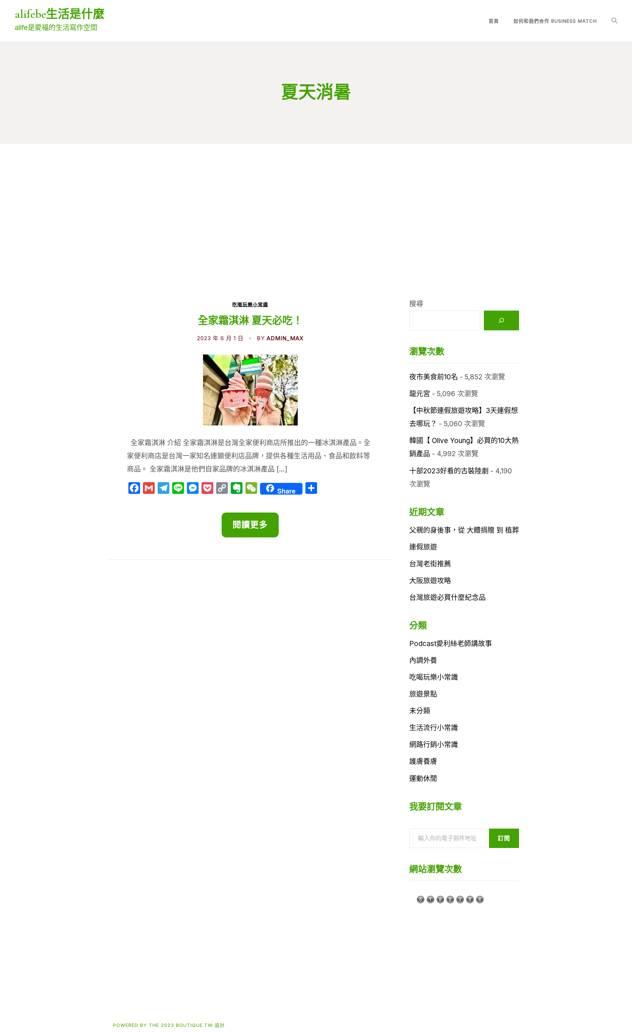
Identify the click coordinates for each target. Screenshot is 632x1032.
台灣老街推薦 (430, 564)
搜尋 (416, 304)
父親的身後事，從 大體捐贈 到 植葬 (464, 530)
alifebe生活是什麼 (60, 14)
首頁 (494, 21)
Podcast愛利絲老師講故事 (450, 643)
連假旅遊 (423, 547)
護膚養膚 (423, 761)
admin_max (285, 338)
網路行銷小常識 (433, 744)
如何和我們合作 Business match (555, 21)
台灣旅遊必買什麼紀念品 (447, 597)
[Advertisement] (316, 242)
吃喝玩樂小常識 (250, 304)
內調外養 (423, 660)
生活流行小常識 (433, 728)
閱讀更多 (250, 524)
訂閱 (504, 838)
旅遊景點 (423, 694)
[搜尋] (501, 320)
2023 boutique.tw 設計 (193, 1025)
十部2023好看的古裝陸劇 (449, 471)
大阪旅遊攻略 (430, 581)
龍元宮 (419, 394)
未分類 (419, 711)
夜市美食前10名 (433, 377)
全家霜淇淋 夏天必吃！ (250, 321)
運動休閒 (423, 778)
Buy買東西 (156, 1001)
